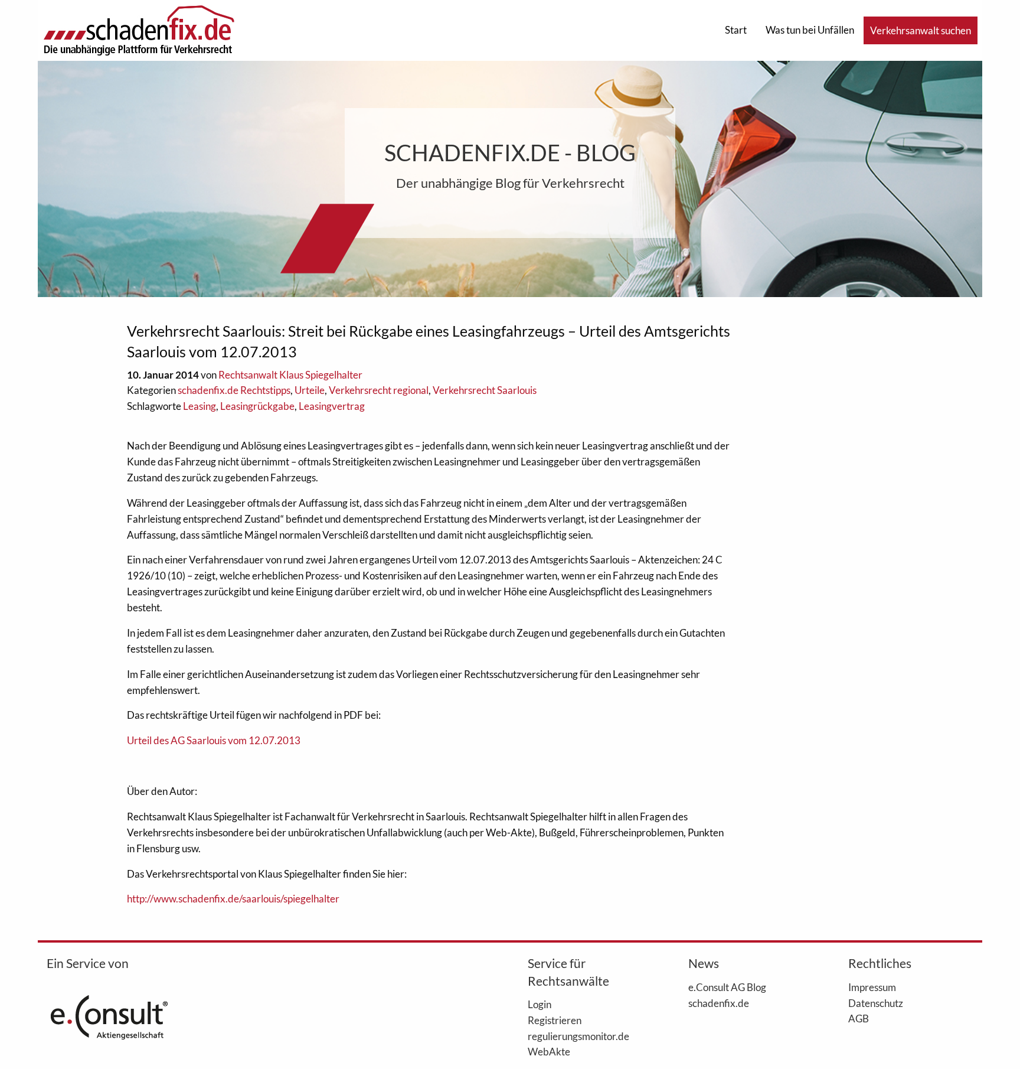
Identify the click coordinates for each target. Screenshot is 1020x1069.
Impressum (872, 987)
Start (736, 30)
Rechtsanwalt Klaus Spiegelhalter (290, 375)
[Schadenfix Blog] (138, 29)
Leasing (199, 406)
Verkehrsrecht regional (379, 390)
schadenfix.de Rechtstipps (234, 390)
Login (539, 1004)
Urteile (310, 390)
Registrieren (554, 1020)
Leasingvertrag (332, 406)
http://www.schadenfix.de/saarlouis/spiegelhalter (233, 898)
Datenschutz (875, 1003)
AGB (858, 1018)
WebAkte (549, 1051)
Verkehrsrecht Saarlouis (485, 390)
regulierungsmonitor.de (578, 1036)
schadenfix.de (718, 1003)
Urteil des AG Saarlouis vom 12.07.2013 (213, 740)
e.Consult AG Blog (727, 987)
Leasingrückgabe (257, 406)
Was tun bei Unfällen (810, 30)
